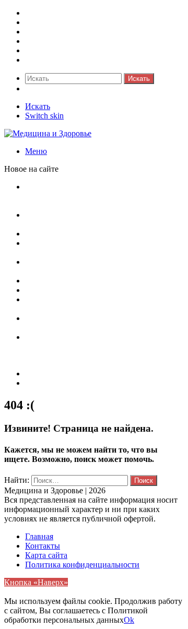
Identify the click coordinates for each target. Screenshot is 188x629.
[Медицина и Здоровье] (47, 133)
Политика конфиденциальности (82, 564)
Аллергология (50, 31)
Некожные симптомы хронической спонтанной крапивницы (87, 323)
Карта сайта (46, 373)
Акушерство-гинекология (71, 22)
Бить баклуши (50, 290)
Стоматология (50, 59)
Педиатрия (44, 50)
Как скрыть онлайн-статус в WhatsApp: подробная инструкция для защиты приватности (95, 196)
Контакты (42, 382)
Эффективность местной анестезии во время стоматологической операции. (93, 304)
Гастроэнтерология (59, 41)
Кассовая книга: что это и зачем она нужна (101, 233)
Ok (129, 619)
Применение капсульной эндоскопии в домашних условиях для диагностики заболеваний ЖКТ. (94, 346)
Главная (39, 536)
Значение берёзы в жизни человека (87, 280)
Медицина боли (53, 12)
